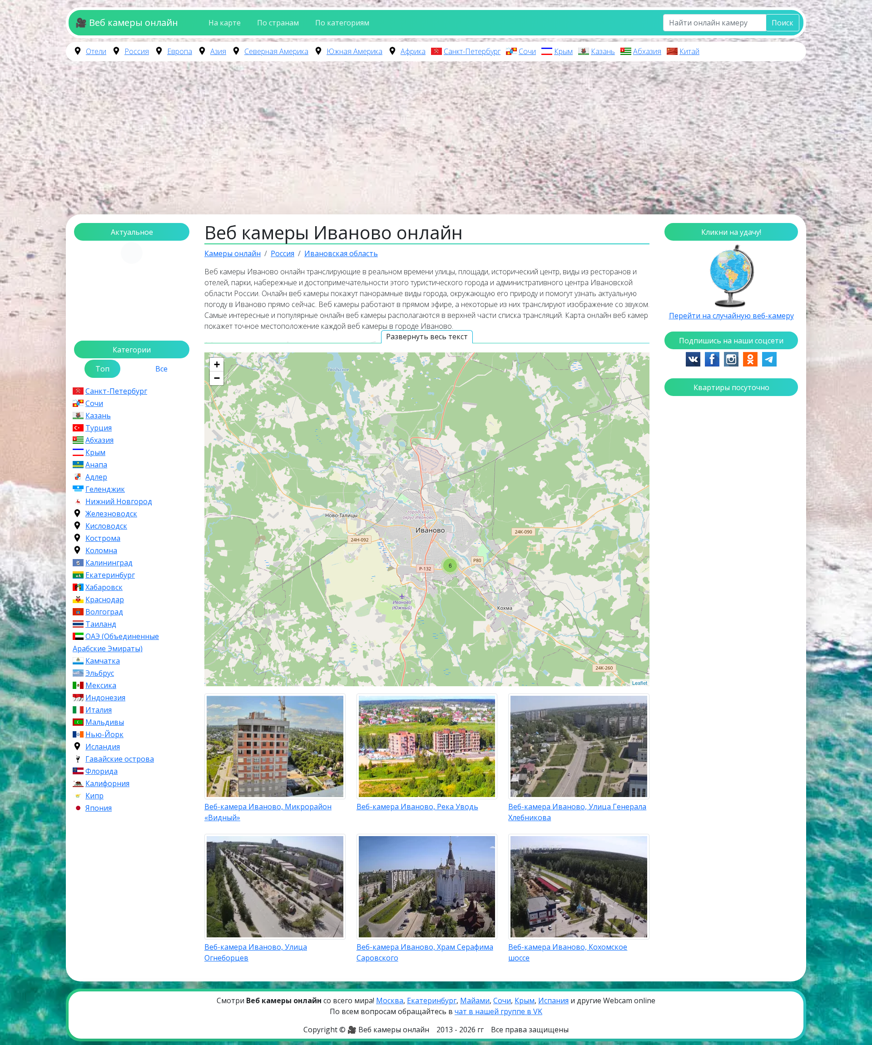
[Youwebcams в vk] (693, 358)
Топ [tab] (102, 369)
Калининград (109, 563)
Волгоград (104, 612)
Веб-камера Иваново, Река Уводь (417, 807)
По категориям (342, 23)
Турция (98, 428)
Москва (389, 1000)
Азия (218, 51)
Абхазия (647, 51)
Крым (563, 51)
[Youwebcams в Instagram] (731, 358)
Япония (98, 808)
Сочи (527, 51)
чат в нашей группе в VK (498, 1011)
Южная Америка (354, 51)
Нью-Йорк (104, 734)
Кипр (94, 796)
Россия (136, 51)
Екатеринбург (110, 575)
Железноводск (111, 514)
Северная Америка (276, 51)
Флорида (101, 771)
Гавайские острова (119, 759)
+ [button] (217, 364)
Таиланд (100, 624)
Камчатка (102, 661)
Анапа (96, 465)
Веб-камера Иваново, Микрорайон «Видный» (268, 812)
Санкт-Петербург (472, 51)
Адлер (96, 477)
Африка (413, 51)
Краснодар (104, 599)
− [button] (217, 378)
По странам (278, 23)
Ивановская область (341, 253)
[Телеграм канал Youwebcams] (769, 358)
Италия (98, 710)
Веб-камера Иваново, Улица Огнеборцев (255, 952)
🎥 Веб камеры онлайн (126, 22)
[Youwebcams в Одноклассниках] (750, 358)
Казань (603, 51)
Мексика (100, 685)
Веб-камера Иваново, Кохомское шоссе (567, 952)
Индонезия (105, 698)
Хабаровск (104, 587)
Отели (96, 51)
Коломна (101, 550)
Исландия (102, 747)
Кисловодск (106, 526)
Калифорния (107, 783)
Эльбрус (99, 673)
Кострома (102, 538)
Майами (475, 1000)
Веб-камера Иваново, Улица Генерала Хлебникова (577, 812)
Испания (553, 1000)
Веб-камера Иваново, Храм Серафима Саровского (425, 952)
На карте (224, 23)
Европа (179, 51)
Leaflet (639, 682)
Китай (689, 51)
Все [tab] (161, 369)
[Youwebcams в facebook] (712, 358)
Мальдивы (104, 722)
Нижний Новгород (118, 501)
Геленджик (105, 489)
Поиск (782, 23)
